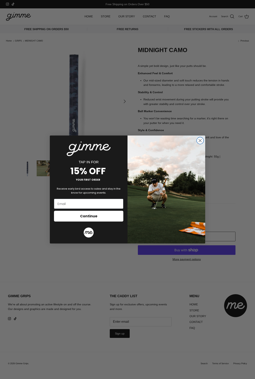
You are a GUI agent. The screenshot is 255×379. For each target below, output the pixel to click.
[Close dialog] (200, 140)
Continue (88, 216)
